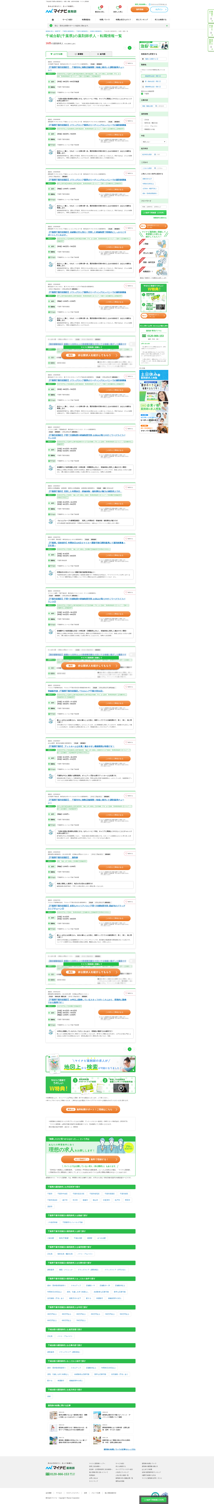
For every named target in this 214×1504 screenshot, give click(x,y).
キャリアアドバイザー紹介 (124, 1469)
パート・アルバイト (85, 1254)
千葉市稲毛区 (95, 1194)
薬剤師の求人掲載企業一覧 (124, 1478)
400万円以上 (81, 1314)
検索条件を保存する (160, 217)
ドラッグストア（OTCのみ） (116, 1270)
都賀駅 (89, 1238)
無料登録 (139, 9)
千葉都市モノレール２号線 (73, 1222)
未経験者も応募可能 (101, 1292)
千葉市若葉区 (110, 1194)
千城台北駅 (78, 1238)
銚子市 (65, 1200)
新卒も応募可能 (120, 1292)
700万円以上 (81, 1320)
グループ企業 (96, 1493)
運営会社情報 (120, 1481)
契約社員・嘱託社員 (65, 1254)
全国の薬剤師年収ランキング (151, 1472)
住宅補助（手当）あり (55, 1298)
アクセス (59, 1493)
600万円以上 (52, 1320)
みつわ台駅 (101, 1238)
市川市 (75, 1200)
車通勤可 (99, 1298)
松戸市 (117, 1200)
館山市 (95, 1200)
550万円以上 (124, 1314)
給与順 (102, 54)
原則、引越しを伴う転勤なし (78, 1292)
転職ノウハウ (105, 19)
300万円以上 (52, 1314)
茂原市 (49, 1206)
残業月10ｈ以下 (75, 1298)
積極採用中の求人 (114, 1298)
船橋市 (85, 1200)
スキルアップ (76, 1285)
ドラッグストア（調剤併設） (88, 1270)
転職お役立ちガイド (123, 19)
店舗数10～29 (105, 1285)
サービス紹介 (68, 19)
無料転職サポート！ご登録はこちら (90, 1109)
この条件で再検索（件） (154, 213)
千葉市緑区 (124, 1194)
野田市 (127, 1200)
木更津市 (106, 1200)
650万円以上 (66, 1320)
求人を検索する (161, 19)
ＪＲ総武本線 (52, 1222)
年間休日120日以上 (54, 1292)
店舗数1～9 (90, 1285)
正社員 (49, 1254)
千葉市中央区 (63, 1194)
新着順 (80, 54)
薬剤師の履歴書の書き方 (150, 1466)
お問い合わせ (93, 1478)
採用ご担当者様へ (141, 4)
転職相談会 (86, 19)
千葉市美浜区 (52, 1200)
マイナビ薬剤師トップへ (97, 1463)
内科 (49, 1396)
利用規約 (92, 1475)
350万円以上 (66, 1314)
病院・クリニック (66, 1270)
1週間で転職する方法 (149, 1475)
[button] (130, 63)
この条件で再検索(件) (154, 1500)
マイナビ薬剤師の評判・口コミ (152, 1478)
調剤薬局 (50, 1270)
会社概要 (48, 1493)
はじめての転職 (147, 1469)
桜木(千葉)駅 (64, 1238)
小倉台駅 (50, 1238)
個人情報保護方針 (110, 1493)
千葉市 (49, 1194)
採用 (85, 1493)
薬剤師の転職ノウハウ (149, 1463)
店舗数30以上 (120, 1285)
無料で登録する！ (91, 1159)
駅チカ (88, 1298)
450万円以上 (95, 1314)
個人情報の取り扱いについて (98, 1472)
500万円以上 (110, 1314)
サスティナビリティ (72, 1493)
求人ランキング (142, 19)
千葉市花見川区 (78, 1194)
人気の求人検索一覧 (122, 1475)
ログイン (159, 9)
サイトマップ (93, 1481)
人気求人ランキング (122, 1472)
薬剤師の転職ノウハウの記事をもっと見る (120, 1449)
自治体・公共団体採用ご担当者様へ (100, 1469)
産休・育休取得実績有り (56, 1285)
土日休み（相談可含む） (150, 188)
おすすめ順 (58, 54)
